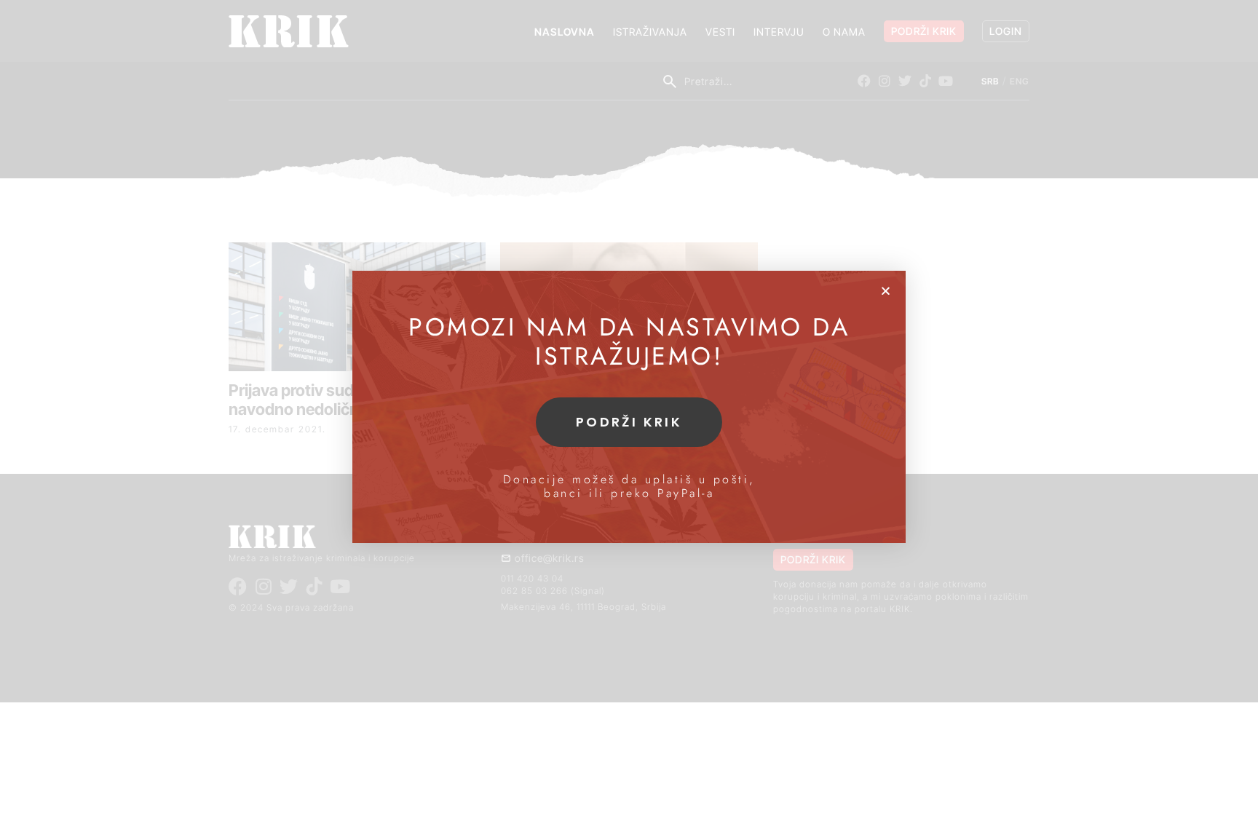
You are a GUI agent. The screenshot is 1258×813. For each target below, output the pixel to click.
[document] (629, 406)
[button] (885, 290)
